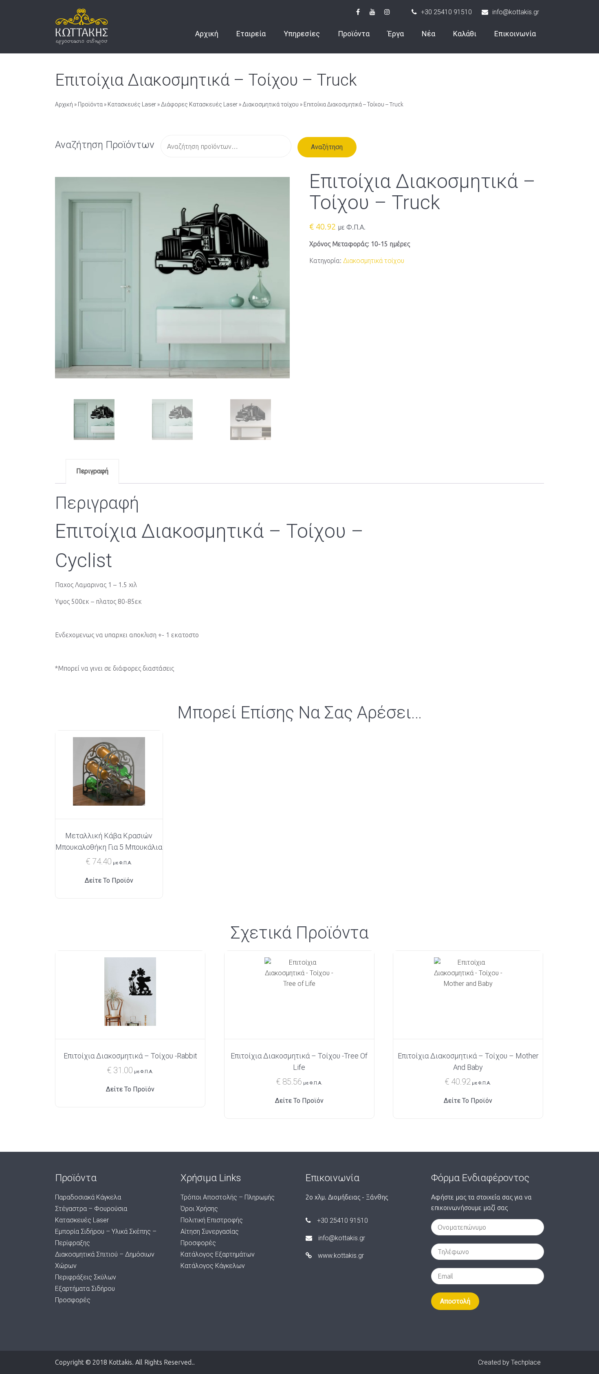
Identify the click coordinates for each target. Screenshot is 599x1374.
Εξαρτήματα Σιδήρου (85, 1288)
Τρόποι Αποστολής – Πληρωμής (228, 1197)
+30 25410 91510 (446, 12)
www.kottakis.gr (341, 1255)
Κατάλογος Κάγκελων (213, 1266)
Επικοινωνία (515, 33)
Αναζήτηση (327, 147)
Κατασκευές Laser (132, 104)
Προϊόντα (354, 33)
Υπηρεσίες (302, 33)
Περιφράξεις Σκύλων (85, 1277)
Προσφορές (72, 1300)
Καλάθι (464, 33)
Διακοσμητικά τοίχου (270, 104)
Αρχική (206, 33)
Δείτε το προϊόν (109, 880)
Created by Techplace (509, 1362)
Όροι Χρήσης (199, 1209)
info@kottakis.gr (515, 12)
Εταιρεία (251, 33)
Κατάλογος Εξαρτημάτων (218, 1254)
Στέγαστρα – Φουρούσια (91, 1209)
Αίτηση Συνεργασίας (210, 1231)
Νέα (428, 33)
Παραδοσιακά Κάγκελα (88, 1197)
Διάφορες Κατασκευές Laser (199, 104)
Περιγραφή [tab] (92, 471)
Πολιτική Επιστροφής (212, 1220)
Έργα (396, 33)
